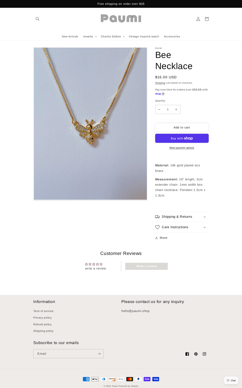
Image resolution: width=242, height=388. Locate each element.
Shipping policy (43, 330)
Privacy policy (42, 317)
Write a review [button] (146, 266)
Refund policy (42, 324)
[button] (37, 19)
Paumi (115, 386)
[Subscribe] (99, 353)
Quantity (160, 100)
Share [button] (164, 237)
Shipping (160, 82)
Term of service (43, 311)
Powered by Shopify (128, 386)
